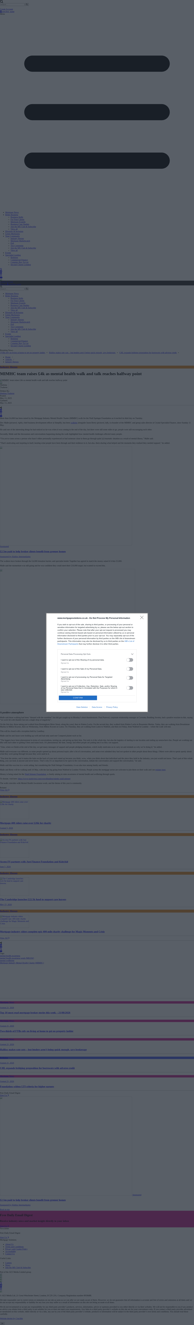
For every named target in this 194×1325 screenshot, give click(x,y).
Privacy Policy (112, 707)
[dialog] (97, 662)
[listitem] (97, 654)
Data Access (97, 707)
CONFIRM (78, 698)
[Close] (142, 618)
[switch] (129, 660)
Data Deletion (82, 707)
